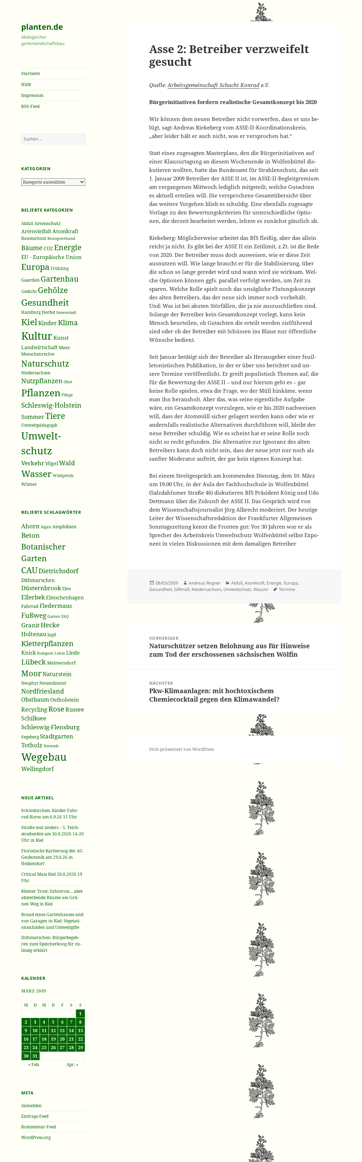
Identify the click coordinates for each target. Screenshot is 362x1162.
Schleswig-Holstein (51, 405)
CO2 (48, 248)
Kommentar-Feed (38, 1127)
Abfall (27, 223)
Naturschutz (45, 363)
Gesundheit (45, 302)
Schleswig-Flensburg (50, 727)
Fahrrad (30, 606)
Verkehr (32, 463)
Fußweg (33, 615)
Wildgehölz (63, 475)
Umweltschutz (237, 589)
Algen (46, 526)
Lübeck (33, 662)
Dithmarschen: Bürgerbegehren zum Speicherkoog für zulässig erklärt (51, 943)
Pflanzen (40, 392)
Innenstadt (66, 312)
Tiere (55, 415)
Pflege (67, 394)
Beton (30, 535)
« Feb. (34, 1065)
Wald (67, 463)
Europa (35, 266)
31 (35, 1056)
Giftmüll (181, 589)
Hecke (50, 625)
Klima (68, 322)
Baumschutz (33, 238)
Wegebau (43, 757)
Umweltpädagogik (39, 425)
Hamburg (31, 312)
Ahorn (30, 526)
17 (35, 1039)
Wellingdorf (37, 769)
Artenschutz (47, 223)
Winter (29, 484)
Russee (74, 709)
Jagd (51, 635)
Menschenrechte (37, 354)
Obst (68, 381)
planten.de (42, 26)
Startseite (30, 73)
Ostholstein (64, 699)
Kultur (36, 336)
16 (26, 1039)
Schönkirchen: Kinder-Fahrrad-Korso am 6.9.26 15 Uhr (49, 813)
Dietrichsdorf (58, 570)
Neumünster (52, 683)
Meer (64, 347)
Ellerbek (33, 597)
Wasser (36, 473)
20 (62, 1039)
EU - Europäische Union (51, 257)
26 (53, 1048)
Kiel (29, 322)
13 (62, 1031)
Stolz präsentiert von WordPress (181, 749)
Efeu (66, 589)
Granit (30, 625)
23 (26, 1048)
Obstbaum (35, 699)
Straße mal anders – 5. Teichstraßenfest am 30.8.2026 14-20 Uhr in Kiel (52, 833)
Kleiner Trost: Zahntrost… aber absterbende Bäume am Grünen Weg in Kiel (52, 897)
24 (35, 1048)
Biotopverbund (61, 238)
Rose (56, 709)
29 (80, 1048)
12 (53, 1031)
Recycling (34, 709)
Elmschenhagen (65, 597)
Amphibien (64, 526)
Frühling (60, 268)
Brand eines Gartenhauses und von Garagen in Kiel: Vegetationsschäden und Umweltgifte (52, 920)
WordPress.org (36, 1137)
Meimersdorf (61, 663)
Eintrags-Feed (34, 1116)
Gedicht (29, 291)
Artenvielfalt (36, 231)
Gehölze (53, 290)
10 (35, 1031)
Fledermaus (56, 606)
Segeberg (30, 737)
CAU (29, 570)
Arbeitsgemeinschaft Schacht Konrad (213, 84)
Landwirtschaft (39, 347)
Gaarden (30, 280)
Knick (28, 652)
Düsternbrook (41, 588)
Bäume (31, 247)
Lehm (59, 653)
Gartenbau (59, 279)
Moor (31, 673)
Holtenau (33, 634)
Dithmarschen (38, 580)
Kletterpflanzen (47, 643)
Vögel (51, 463)
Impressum (32, 95)
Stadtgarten (56, 736)
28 (71, 1048)
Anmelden (31, 1106)
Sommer (32, 417)
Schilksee (33, 718)
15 (80, 1031)
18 (44, 1039)
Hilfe (26, 84)
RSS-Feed (30, 106)
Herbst (48, 312)
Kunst (61, 337)
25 (44, 1048)
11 (44, 1031)
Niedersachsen (36, 372)
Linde (73, 652)
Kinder (47, 323)
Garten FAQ (58, 616)
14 (71, 1031)
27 (62, 1048)
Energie (67, 247)
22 (80, 1039)
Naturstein (56, 674)
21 (71, 1039)
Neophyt (29, 683)
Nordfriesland (42, 691)
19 (53, 1039)
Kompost (45, 653)
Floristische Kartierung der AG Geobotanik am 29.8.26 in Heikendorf (52, 857)
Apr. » (72, 1065)
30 (26, 1056)
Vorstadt (51, 745)
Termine (287, 589)
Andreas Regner (205, 583)
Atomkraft (65, 231)
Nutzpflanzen (42, 380)
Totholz (31, 745)
